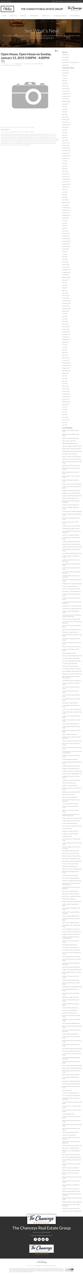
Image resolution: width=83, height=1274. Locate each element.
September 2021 (66, 215)
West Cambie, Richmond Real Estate (71, 1154)
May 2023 (64, 166)
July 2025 (64, 106)
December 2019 (66, 269)
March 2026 (65, 86)
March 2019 (65, 293)
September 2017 (66, 339)
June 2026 (65, 78)
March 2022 (65, 199)
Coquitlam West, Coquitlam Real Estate (72, 608)
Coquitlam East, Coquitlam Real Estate (71, 606)
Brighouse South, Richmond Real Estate (72, 495)
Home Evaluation (60, 16)
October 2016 (65, 368)
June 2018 (65, 316)
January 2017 (65, 360)
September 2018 (66, 308)
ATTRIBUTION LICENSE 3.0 (50, 1265)
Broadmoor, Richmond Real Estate (70, 505)
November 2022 (66, 179)
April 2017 (64, 352)
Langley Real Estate (67, 836)
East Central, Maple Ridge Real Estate (71, 661)
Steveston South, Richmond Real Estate (72, 1068)
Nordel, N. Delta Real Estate (69, 899)
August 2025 (65, 104)
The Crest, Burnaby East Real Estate (71, 1095)
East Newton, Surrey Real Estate (70, 666)
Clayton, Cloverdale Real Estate (70, 586)
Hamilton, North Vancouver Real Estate (72, 771)
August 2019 (65, 280)
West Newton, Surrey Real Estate (70, 1167)
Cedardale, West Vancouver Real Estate (72, 546)
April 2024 (64, 137)
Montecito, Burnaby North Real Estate (71, 880)
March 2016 (65, 386)
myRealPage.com (41, 1262)
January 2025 (65, 122)
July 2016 (64, 376)
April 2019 (64, 290)
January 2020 (65, 267)
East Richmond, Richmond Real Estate (71, 668)
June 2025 (65, 109)
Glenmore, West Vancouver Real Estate (72, 741)
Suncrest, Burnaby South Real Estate (71, 1083)
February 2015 (66, 420)
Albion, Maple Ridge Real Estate (69, 443)
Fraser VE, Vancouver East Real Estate (71, 709)
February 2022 (66, 202)
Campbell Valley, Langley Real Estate (71, 528)
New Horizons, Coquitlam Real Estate (71, 896)
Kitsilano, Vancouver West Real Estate (71, 818)
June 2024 (65, 132)
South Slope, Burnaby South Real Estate (72, 1048)
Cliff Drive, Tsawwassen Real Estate (71, 589)
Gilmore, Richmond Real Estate (69, 734)
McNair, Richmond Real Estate (69, 866)
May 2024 (64, 135)
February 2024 (66, 143)
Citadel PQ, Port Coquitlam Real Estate (71, 583)
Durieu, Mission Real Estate (69, 653)
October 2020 (65, 243)
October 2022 (65, 181)
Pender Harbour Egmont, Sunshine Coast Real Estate (70, 937)
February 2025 (66, 119)
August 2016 (65, 373)
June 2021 (65, 223)
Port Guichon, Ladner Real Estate (70, 947)
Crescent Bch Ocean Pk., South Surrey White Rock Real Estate (71, 615)
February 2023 (66, 174)
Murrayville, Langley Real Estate (70, 891)
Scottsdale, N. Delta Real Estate (70, 1010)
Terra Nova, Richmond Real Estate (70, 1093)
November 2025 (66, 96)
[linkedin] (40, 1239)
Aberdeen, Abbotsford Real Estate (70, 438)
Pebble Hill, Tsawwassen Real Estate (71, 934)
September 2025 (66, 101)
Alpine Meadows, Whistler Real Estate (71, 448)
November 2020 (66, 241)
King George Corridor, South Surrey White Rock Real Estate (71, 815)
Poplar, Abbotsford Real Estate (69, 944)
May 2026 (64, 80)
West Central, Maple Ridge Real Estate (71, 1157)
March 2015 (65, 417)
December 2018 (66, 300)
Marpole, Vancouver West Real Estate (71, 856)
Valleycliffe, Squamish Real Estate (70, 1132)
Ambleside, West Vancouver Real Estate (72, 451)
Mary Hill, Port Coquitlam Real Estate (71, 858)
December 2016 (66, 363)
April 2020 (64, 259)
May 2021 (64, 225)
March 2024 (65, 140)
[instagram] (47, 1239)
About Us (13, 16)
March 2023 (65, 171)
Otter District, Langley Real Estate (70, 922)
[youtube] (43, 1239)
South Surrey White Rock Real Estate (71, 1051)
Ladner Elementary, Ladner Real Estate (71, 826)
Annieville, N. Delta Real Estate (69, 453)
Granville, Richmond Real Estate (70, 759)
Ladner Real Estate (66, 828)
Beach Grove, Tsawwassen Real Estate (71, 459)
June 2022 (65, 192)
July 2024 (64, 130)
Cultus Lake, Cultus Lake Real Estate (71, 619)
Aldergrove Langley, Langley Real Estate (71, 446)
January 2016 (65, 391)
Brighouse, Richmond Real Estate (70, 498)
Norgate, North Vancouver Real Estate (71, 901)
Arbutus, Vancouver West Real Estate (71, 456)
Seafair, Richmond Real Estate (69, 1013)
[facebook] (36, 1239)
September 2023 (66, 155)
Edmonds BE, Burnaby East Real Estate (71, 674)
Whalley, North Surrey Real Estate (70, 1188)
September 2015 (66, 401)
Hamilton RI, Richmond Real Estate (70, 768)
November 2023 (66, 150)
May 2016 (64, 381)
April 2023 (64, 168)
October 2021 (65, 212)
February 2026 (66, 88)
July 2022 (64, 189)
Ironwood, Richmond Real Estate (70, 803)
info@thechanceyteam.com (44, 1235)
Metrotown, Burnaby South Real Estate (72, 869)
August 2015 (65, 404)
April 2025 (64, 114)
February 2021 (66, 233)
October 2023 (65, 153)
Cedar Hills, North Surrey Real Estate (71, 544)
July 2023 (64, 161)
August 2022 (65, 187)
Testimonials (75, 16)
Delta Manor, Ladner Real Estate (70, 632)
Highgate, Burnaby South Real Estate (71, 792)
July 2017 (64, 344)
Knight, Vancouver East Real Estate (71, 820)
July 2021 (64, 220)
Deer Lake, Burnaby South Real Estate (71, 629)
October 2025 (65, 99)
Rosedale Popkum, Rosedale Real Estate (72, 986)
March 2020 (65, 262)
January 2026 (65, 91)
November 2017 (66, 334)
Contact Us (46, 16)
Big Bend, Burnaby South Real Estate (71, 465)
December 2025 (66, 93)
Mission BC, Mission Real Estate (70, 875)
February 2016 (66, 388)
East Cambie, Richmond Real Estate (71, 658)
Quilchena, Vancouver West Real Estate (72, 969)
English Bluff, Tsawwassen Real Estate (71, 680)
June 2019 (65, 285)
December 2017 (66, 331)
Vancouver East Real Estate (69, 1135)
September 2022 (66, 184)
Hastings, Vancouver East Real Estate (71, 780)
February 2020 (66, 264)
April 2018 (64, 321)
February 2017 (66, 357)
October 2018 (65, 306)
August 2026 (65, 73)
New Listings (65, 57)
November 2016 (66, 365)
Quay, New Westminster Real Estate (71, 956)
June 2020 (65, 254)
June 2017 (65, 347)
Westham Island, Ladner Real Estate (71, 1170)
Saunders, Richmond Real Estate (70, 1007)
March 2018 (65, 324)
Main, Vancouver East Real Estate (70, 853)
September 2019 (66, 277)
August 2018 (65, 311)
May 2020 (64, 256)
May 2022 (64, 194)
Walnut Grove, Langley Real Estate (70, 1148)
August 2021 (65, 218)
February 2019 (66, 295)
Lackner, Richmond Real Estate (69, 823)
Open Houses (65, 60)
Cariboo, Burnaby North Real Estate (71, 541)
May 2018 (64, 319)
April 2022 (64, 197)
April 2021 (64, 228)
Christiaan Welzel (37, 1265)
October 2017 (65, 337)
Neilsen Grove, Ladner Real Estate (13, 65)
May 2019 (64, 287)
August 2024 (65, 127)
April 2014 (64, 425)
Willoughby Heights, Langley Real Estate (72, 1202)
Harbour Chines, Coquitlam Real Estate (72, 773)
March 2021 (65, 231)
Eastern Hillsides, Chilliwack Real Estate (72, 671)
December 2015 (66, 394)
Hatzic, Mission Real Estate (68, 783)
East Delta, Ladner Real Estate (69, 663)
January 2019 (65, 298)
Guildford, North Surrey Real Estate (71, 766)
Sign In (3, 1)
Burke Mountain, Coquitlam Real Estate (72, 511)
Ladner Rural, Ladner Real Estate (70, 831)
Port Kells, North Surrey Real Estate (71, 950)
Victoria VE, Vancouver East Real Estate (72, 1145)
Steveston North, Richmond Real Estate (72, 1065)
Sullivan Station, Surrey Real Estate (70, 1074)
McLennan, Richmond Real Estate (70, 863)
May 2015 (64, 412)
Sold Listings (65, 65)
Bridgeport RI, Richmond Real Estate (71, 490)
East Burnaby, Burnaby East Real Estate (72, 655)
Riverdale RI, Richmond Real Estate (70, 980)
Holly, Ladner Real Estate (68, 794)
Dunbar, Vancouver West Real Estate (71, 646)
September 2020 (66, 246)
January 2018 (65, 329)
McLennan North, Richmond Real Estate (72, 861)
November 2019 (66, 272)
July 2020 (64, 251)
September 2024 (66, 124)
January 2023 (65, 176)
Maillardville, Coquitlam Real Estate (70, 850)
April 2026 (64, 83)
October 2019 (65, 275)
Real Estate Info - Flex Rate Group (70, 62)
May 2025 (64, 111)
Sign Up (9, 1)
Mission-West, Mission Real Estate (70, 878)
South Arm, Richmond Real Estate (70, 1034)
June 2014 (65, 422)
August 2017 (65, 342)
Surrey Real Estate (66, 1090)
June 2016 (65, 378)
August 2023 (65, 158)
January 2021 (65, 236)
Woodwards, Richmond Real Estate (70, 1208)
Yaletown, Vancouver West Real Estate (71, 1211)
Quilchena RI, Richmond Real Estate (71, 967)
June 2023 (65, 163)
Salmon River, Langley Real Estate (70, 997)
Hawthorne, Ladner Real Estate (70, 785)
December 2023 (66, 148)
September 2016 (66, 370)
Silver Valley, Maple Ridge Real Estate (71, 1023)
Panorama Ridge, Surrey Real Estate (71, 929)
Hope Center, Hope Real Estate (69, 797)
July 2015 (64, 407)
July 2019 (64, 282)
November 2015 (66, 396)
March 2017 (65, 355)
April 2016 (64, 383)
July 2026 (64, 75)
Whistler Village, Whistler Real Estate (71, 1191)
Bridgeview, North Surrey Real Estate (71, 493)
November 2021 (66, 210)
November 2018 (66, 303)
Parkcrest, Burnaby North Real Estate (71, 931)
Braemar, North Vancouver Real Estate (71, 484)
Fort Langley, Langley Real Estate (70, 702)
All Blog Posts (65, 54)
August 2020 (65, 249)
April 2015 (64, 414)
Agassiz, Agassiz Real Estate (69, 441)
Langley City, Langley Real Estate (70, 833)
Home (4, 16)
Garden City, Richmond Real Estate (70, 724)
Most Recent (65, 70)
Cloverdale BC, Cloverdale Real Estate (71, 591)
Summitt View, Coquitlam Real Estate (71, 1081)
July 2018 (64, 313)
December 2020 (66, 238)
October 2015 (65, 399)
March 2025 (65, 117)
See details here (5, 129)
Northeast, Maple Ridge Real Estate (70, 916)
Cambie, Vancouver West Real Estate (71, 526)
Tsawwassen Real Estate (68, 1114)
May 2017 (64, 350)
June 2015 (65, 409)
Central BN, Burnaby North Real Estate (72, 553)
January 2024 (65, 145)
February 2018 (66, 326)
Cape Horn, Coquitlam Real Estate (70, 535)
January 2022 (65, 205)
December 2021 (66, 207)
